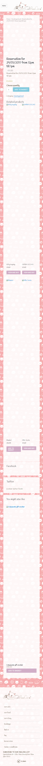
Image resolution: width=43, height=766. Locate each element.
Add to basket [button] (14, 670)
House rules (8, 741)
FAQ (5, 735)
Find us (6, 730)
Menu (4, 6)
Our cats (7, 707)
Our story (7, 718)
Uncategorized (16, 19)
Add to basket (21, 89)
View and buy (13, 272)
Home (8, 19)
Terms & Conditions (10, 747)
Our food (7, 712)
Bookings (7, 724)
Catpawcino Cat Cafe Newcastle (28, 6)
